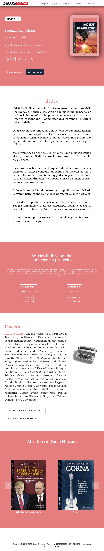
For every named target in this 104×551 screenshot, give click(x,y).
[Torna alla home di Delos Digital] (15, 3)
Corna (76, 512)
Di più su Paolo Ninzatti (23, 418)
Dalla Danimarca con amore (28, 512)
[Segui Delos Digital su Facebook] (85, 3)
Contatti (66, 3)
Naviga (43, 3)
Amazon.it (75, 287)
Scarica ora (36, 72)
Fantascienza (42, 52)
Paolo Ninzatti (17, 37)
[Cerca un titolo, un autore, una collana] (96, 3)
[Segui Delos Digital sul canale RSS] (93, 3)
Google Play (74, 297)
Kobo (29, 297)
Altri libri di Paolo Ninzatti (26, 410)
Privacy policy (55, 546)
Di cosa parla (15, 72)
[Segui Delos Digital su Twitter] (89, 3)
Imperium (10, 18)
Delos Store (29, 287)
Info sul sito (77, 3)
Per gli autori (55, 3)
